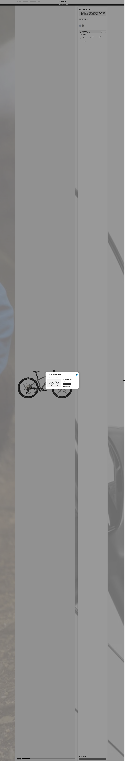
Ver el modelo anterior (66, 386)
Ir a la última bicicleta (67, 383)
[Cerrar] (77, 375)
